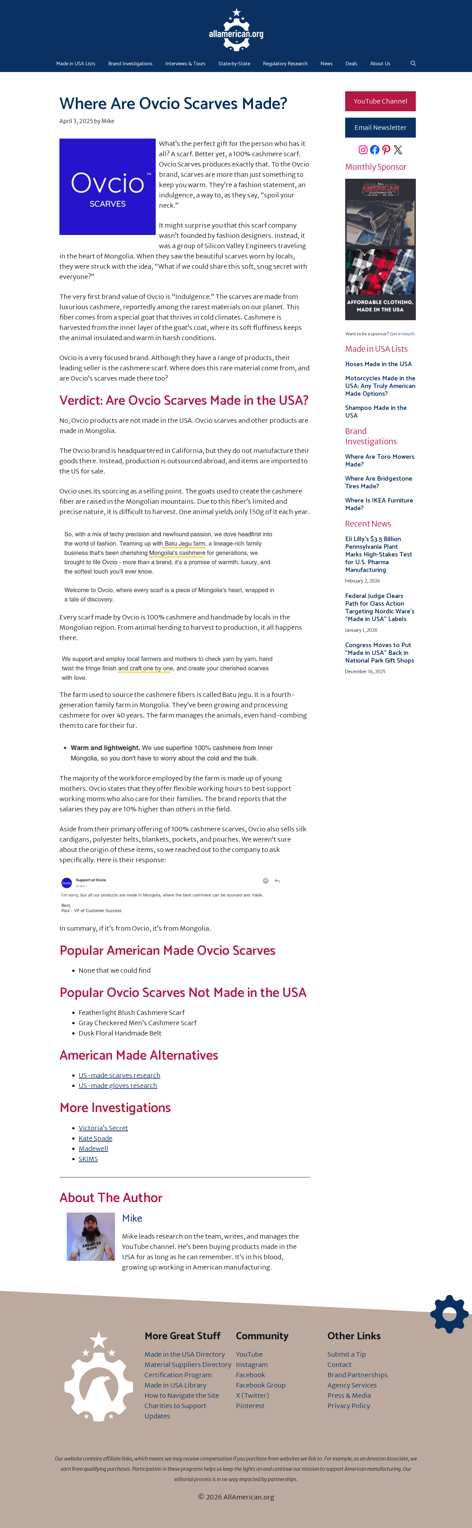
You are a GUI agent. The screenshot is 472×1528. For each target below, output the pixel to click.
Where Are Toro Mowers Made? (380, 461)
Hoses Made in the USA (378, 364)
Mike (132, 1218)
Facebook (250, 1375)
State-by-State (234, 63)
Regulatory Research (285, 63)
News (326, 63)
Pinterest (250, 1406)
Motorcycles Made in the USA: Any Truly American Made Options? (380, 386)
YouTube (249, 1354)
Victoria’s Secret (103, 1128)
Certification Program (178, 1375)
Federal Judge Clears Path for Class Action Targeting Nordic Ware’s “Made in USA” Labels (380, 608)
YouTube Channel (380, 101)
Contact (340, 1365)
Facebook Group (261, 1385)
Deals (351, 63)
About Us (380, 63)
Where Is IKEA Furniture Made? (379, 504)
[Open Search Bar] (413, 64)
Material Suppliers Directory (188, 1365)
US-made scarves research (120, 1075)
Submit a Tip (347, 1354)
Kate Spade (95, 1138)
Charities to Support (175, 1406)
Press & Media (349, 1395)
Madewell (93, 1148)
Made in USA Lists (75, 63)
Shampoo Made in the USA (376, 412)
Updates (157, 1416)
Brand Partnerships (358, 1375)
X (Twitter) (252, 1395)
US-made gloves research (118, 1085)
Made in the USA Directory (184, 1354)
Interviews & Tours (185, 63)
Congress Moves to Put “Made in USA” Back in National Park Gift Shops (379, 653)
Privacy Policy (349, 1406)
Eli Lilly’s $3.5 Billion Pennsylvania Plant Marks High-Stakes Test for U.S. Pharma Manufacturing (378, 554)
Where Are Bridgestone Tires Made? (378, 483)
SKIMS (88, 1159)
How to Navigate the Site (181, 1395)
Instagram (252, 1365)
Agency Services (352, 1385)
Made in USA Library (175, 1385)
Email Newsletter (380, 127)
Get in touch (402, 334)
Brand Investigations (130, 63)
